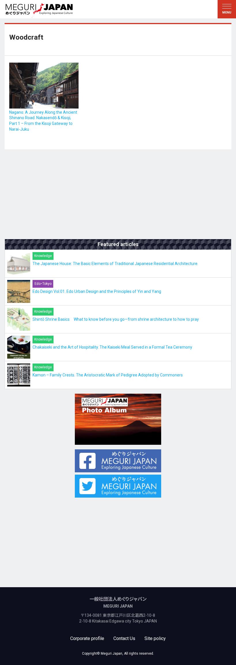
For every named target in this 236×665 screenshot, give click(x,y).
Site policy (155, 638)
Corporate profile (87, 638)
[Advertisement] (118, 194)
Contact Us (124, 638)
